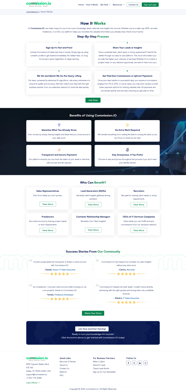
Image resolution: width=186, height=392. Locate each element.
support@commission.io (36, 374)
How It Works (92, 4)
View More (47, 204)
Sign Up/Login (150, 4)
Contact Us (133, 4)
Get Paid (104, 4)
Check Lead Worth (101, 368)
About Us (64, 365)
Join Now (93, 100)
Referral (63, 372)
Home (81, 4)
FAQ (61, 375)
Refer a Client (99, 361)
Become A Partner (68, 361)
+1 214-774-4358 (34, 378)
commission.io (92, 389)
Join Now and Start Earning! (92, 328)
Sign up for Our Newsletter (104, 372)
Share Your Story (93, 313)
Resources (117, 4)
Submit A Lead (99, 365)
